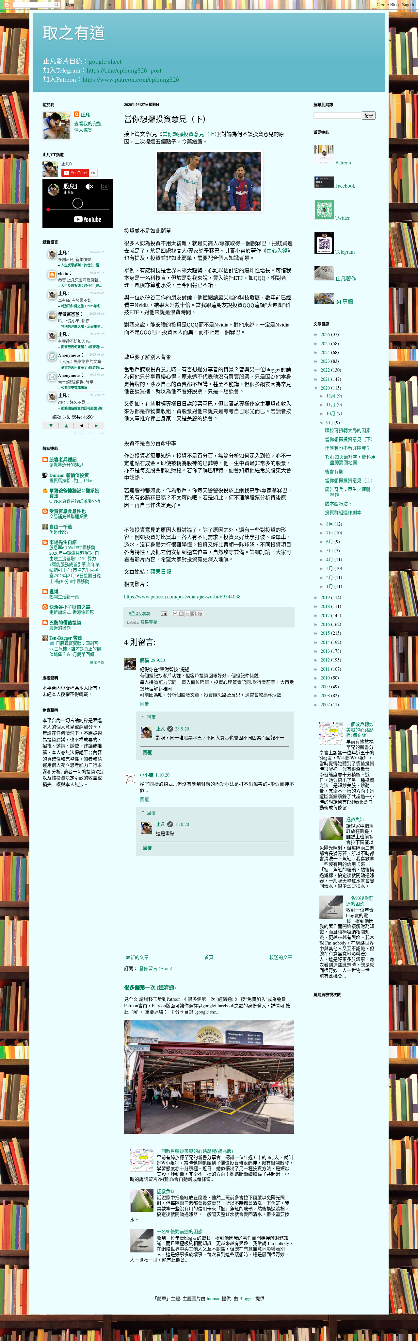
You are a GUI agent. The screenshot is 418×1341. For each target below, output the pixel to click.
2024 (326, 352)
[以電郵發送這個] (175, 614)
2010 (326, 678)
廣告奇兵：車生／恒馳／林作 (350, 492)
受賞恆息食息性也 (67, 511)
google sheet (105, 61)
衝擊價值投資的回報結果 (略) (82, 408)
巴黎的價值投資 (65, 622)
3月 (330, 568)
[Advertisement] (73, 895)
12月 (331, 396)
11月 (331, 404)
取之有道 (73, 32)
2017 (326, 615)
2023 (326, 361)
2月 (330, 577)
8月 (330, 524)
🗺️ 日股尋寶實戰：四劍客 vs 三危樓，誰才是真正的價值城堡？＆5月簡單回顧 (75, 649)
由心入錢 (276, 250)
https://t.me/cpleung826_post (124, 70)
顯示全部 (97, 662)
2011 (326, 669)
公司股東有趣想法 (74, 387)
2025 (326, 343)
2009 (326, 686)
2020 (326, 388)
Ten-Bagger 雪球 (65, 637)
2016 (326, 624)
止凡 (160, 728)
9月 (330, 422)
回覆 (144, 704)
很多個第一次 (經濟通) (150, 987)
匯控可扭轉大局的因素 (348, 430)
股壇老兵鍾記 (63, 459)
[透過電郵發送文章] (163, 613)
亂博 (53, 591)
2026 (326, 334)
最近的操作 (60, 628)
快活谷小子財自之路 (69, 606)
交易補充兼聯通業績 (68, 516)
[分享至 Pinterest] (200, 614)
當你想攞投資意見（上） (189, 133)
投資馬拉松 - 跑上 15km (71, 480)
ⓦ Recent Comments (88, 432)
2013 (326, 651)
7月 (330, 532)
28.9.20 (158, 660)
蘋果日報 (160, 571)
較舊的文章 (280, 957)
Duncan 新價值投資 (69, 475)
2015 (326, 633)
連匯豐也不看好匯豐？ (348, 448)
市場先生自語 (63, 542)
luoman (213, 1298)
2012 (326, 660)
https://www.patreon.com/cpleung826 (131, 79)
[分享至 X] (187, 614)
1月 (330, 586)
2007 (326, 704)
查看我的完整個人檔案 (88, 126)
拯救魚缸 (166, 1191)
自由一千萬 (60, 526)
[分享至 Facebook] (193, 614)
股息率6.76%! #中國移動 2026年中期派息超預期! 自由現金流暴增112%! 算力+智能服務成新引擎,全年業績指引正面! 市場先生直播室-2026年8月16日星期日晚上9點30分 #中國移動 (75, 564)
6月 (330, 541)
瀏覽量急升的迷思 (66, 465)
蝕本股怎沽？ (338, 503)
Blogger (246, 1298)
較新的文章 (137, 957)
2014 (326, 642)
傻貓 (144, 660)
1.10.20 (162, 775)
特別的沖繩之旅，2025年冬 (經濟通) (87, 306)
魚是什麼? (58, 532)
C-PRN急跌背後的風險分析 (74, 501)
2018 (326, 606)
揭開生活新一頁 (64, 597)
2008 (326, 695)
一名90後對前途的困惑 (179, 1231)
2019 (326, 597)
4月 (330, 559)
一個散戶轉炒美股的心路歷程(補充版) (195, 1151)
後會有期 (334, 471)
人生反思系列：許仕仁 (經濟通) (83, 265)
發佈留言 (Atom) (155, 968)
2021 (326, 379)
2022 (326, 370)
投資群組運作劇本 (343, 512)
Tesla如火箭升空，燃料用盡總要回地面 (350, 459)
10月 (331, 413)
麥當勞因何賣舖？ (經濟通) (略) (83, 346)
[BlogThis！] (181, 614)
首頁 (209, 957)
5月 (330, 550)
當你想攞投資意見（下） (350, 439)
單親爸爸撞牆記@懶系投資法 (74, 493)
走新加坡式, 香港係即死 (71, 612)
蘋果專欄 (148, 622)
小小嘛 (146, 774)
